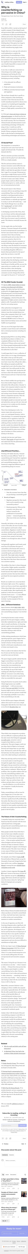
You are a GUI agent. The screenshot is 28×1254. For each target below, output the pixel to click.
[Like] (2, 24)
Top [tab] (3, 1174)
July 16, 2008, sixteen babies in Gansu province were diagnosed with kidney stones (13, 287)
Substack (6, 1250)
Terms (18, 1241)
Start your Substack (10, 1246)
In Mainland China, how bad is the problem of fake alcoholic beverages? (14, 1052)
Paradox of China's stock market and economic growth (9, 1194)
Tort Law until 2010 (12, 688)
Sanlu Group (14, 291)
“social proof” (8, 206)
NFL (23, 607)
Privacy (14, 1241)
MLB (15, 607)
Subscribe (19, 2)
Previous (6, 1144)
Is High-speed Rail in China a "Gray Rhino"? (10, 1180)
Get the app (22, 1246)
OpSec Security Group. (9, 1063)
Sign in (24, 2)
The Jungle (10, 439)
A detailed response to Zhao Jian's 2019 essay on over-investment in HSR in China (10, 1183)
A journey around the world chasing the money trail (8, 1212)
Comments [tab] (5, 1155)
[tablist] (8, 1154)
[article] (14, 1183)
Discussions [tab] (13, 1174)
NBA (19, 607)
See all (4, 1221)
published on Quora (17, 1104)
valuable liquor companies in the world (13, 866)
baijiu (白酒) (20, 857)
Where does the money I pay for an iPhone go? (9, 1208)
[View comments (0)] (6, 24)
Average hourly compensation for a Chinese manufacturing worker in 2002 (12, 1072)
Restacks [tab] (11, 1155)
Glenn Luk (3, 19)
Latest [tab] (7, 1174)
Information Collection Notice (17, 1130)
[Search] (25, 1174)
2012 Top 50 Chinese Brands (11, 1088)
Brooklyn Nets (14, 707)
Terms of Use (21, 1129)
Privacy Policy (14, 1132)
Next (23, 1144)
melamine (7, 298)
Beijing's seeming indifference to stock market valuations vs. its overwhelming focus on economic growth (10, 1199)
